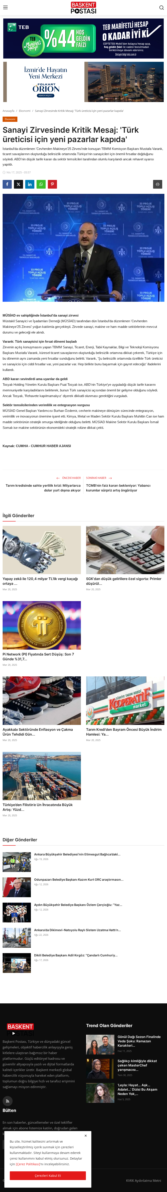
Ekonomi (24, 111)
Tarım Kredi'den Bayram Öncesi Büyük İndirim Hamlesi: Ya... (124, 731)
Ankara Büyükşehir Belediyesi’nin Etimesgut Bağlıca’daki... (77, 854)
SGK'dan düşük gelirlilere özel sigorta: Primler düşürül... (123, 581)
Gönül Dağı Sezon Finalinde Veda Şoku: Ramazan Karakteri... (139, 1041)
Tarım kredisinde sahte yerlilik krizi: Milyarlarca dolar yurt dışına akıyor (43, 487)
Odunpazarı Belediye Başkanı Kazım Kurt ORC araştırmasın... (79, 879)
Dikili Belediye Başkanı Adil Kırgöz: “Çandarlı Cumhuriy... (76, 955)
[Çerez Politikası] (28, 1164)
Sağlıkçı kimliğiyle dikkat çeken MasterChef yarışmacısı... (137, 1065)
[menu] (5, 7)
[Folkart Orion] (83, 82)
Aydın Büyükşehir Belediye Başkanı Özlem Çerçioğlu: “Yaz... (78, 905)
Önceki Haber (71, 478)
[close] (85, 1135)
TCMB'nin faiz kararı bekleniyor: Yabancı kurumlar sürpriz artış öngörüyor (118, 487)
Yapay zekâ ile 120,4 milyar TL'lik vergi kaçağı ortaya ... (40, 581)
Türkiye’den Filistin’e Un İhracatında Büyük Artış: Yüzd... (38, 807)
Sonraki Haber (96, 478)
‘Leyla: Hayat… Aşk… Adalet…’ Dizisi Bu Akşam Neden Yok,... (137, 1089)
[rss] (8, 1101)
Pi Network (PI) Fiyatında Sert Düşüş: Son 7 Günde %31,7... (38, 656)
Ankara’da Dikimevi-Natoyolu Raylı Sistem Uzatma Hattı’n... (77, 930)
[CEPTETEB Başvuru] (83, 38)
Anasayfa (8, 111)
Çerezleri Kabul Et (48, 1176)
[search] (161, 7)
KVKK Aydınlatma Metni (143, 1180)
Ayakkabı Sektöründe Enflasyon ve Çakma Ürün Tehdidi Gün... (38, 731)
